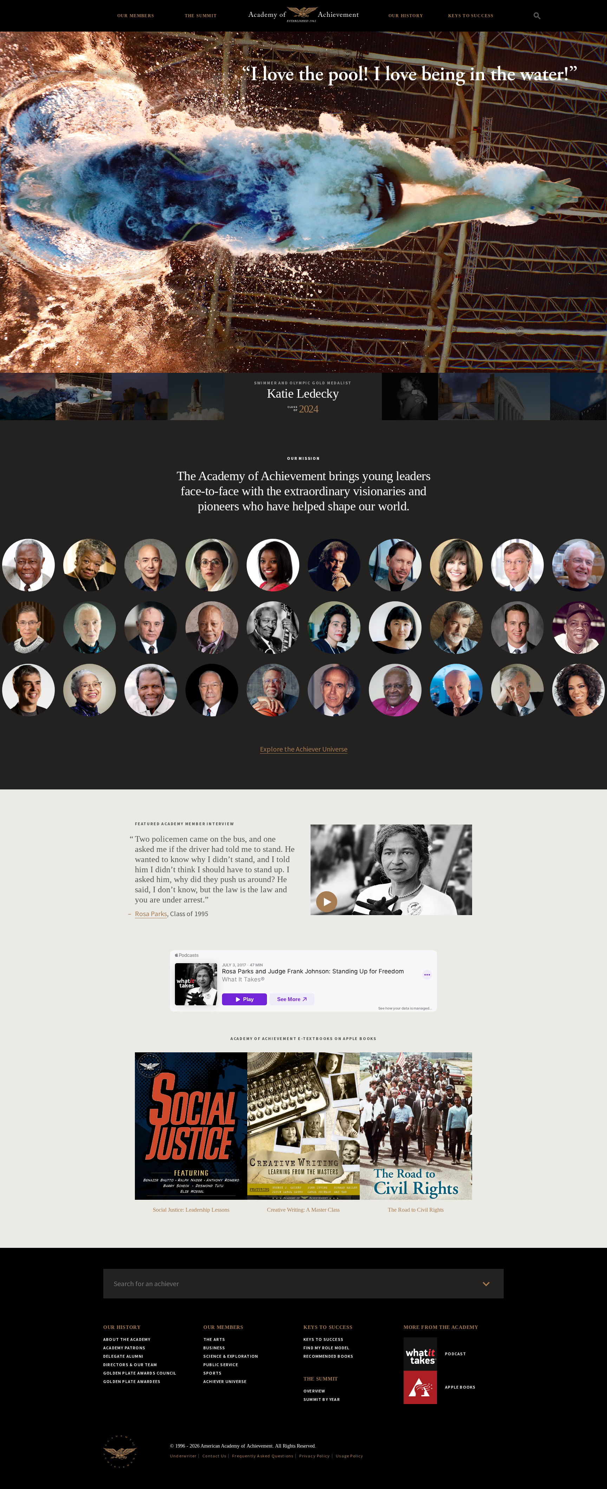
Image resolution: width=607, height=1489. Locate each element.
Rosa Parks (151, 913)
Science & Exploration (230, 1356)
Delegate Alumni (123, 1356)
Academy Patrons (124, 1347)
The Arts (214, 1339)
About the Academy (126, 1339)
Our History (406, 15)
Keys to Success (471, 15)
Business (214, 1347)
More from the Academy (441, 1327)
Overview (315, 1391)
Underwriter (183, 1455)
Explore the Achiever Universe (303, 748)
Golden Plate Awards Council (139, 1373)
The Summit (201, 15)
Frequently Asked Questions (262, 1455)
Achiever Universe (225, 1381)
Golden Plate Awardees (132, 1381)
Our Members (135, 15)
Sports (212, 1373)
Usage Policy (349, 1455)
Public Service (220, 1364)
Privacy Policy (314, 1455)
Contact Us (214, 1455)
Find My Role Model (327, 1347)
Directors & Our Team (130, 1364)
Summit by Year (322, 1399)
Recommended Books (328, 1356)
